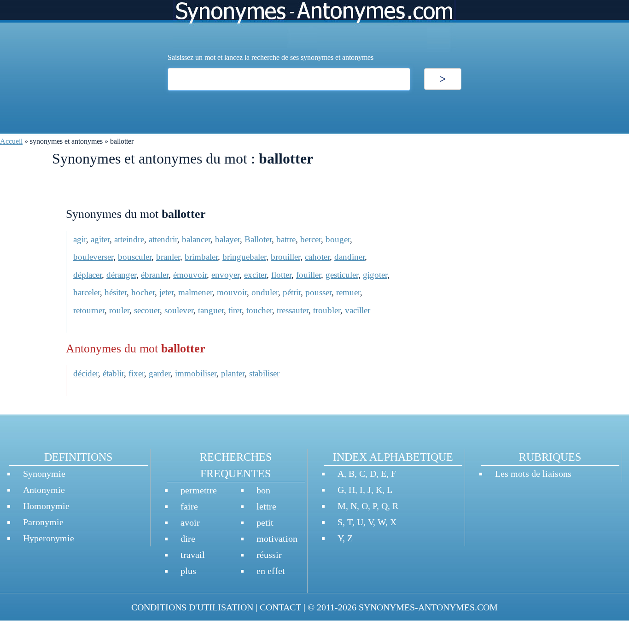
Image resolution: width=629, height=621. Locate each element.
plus (188, 571)
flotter (281, 275)
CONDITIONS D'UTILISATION (192, 607)
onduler (264, 292)
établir (113, 373)
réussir (269, 555)
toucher (259, 310)
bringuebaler (244, 257)
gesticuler (342, 275)
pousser (318, 292)
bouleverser (93, 257)
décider (85, 373)
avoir (190, 522)
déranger (121, 275)
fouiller (308, 275)
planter (233, 373)
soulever (178, 310)
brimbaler (201, 257)
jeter (166, 292)
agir (79, 239)
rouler (119, 310)
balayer (227, 239)
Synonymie (44, 474)
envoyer (225, 275)
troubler (326, 310)
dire (188, 538)
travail (193, 555)
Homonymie (46, 506)
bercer (310, 239)
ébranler (155, 275)
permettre (199, 490)
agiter (100, 239)
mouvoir (232, 292)
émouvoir (190, 275)
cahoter (317, 257)
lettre (266, 506)
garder (159, 373)
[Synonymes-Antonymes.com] (314, 26)
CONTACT (280, 607)
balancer (196, 239)
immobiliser (195, 373)
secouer (147, 310)
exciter (255, 275)
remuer (348, 292)
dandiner (349, 257)
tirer (235, 310)
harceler (86, 292)
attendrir (163, 239)
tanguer (211, 310)
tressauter (293, 310)
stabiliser (264, 373)
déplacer (87, 275)
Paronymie (43, 522)
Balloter (258, 239)
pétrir (292, 292)
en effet (270, 571)
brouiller (285, 257)
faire (189, 506)
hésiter (116, 292)
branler (168, 257)
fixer (136, 373)
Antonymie (44, 490)
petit (265, 522)
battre (286, 239)
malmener (195, 292)
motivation (276, 538)
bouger (338, 239)
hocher (143, 292)
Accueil (11, 141)
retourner (89, 310)
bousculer (134, 257)
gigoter (375, 275)
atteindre (129, 239)
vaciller (357, 310)
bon (263, 490)
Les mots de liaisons (533, 474)
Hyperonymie (48, 538)
